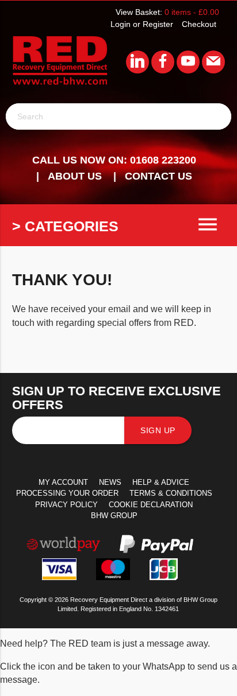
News (110, 482)
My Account (63, 482)
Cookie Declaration (151, 504)
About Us (75, 176)
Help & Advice (160, 482)
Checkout (199, 24)
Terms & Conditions (170, 493)
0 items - (192, 12)
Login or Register (141, 24)
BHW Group (114, 515)
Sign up (157, 430)
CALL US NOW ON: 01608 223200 (114, 160)
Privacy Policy (66, 504)
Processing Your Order (67, 493)
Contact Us (158, 176)
